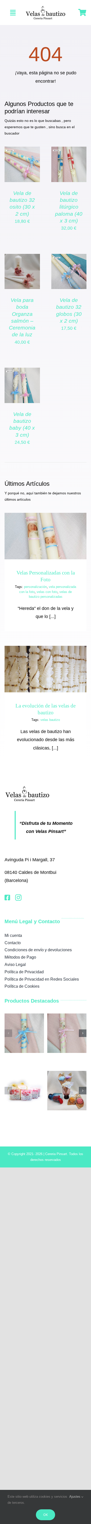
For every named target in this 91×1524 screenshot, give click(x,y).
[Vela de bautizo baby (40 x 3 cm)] (22, 371)
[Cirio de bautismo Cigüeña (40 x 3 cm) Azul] (24, 1016)
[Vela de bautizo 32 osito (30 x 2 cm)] (22, 150)
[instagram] (18, 897)
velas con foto (47, 592)
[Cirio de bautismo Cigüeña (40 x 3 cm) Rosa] (67, 1016)
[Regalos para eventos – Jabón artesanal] (24, 1073)
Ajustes (75, 1496)
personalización (35, 587)
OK (45, 1515)
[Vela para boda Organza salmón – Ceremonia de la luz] (22, 257)
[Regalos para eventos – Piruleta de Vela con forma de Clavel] (67, 1073)
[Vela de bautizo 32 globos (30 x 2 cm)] (69, 257)
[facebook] (7, 897)
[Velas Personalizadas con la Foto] (45, 536)
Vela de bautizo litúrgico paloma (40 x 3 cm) (68, 207)
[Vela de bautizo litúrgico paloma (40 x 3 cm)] (69, 150)
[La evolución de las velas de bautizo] (45, 669)
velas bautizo (50, 720)
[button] (8, 1033)
